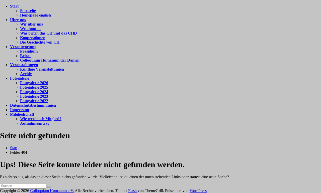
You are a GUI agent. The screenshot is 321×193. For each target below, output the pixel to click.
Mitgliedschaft (22, 114)
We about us (30, 29)
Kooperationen (32, 38)
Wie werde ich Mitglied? (40, 119)
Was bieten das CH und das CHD (48, 33)
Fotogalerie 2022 (34, 101)
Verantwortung (23, 47)
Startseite (28, 11)
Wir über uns (31, 24)
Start (14, 6)
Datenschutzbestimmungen (33, 105)
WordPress (198, 190)
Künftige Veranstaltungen (42, 69)
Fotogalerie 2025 (34, 87)
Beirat (25, 56)
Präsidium (29, 51)
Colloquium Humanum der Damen (49, 60)
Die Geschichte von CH (39, 42)
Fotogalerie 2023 (34, 96)
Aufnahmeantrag (34, 123)
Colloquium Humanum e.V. (52, 190)
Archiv (26, 74)
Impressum (19, 110)
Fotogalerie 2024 (34, 92)
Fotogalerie (19, 78)
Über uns (18, 20)
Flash (132, 190)
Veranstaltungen (24, 65)
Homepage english (35, 15)
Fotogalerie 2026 (34, 83)
